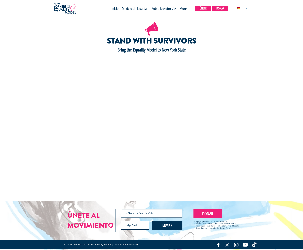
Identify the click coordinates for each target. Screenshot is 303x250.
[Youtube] (245, 245)
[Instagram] (236, 245)
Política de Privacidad (126, 244)
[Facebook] (218, 245)
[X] (227, 245)
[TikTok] (254, 245)
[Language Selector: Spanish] (242, 8)
